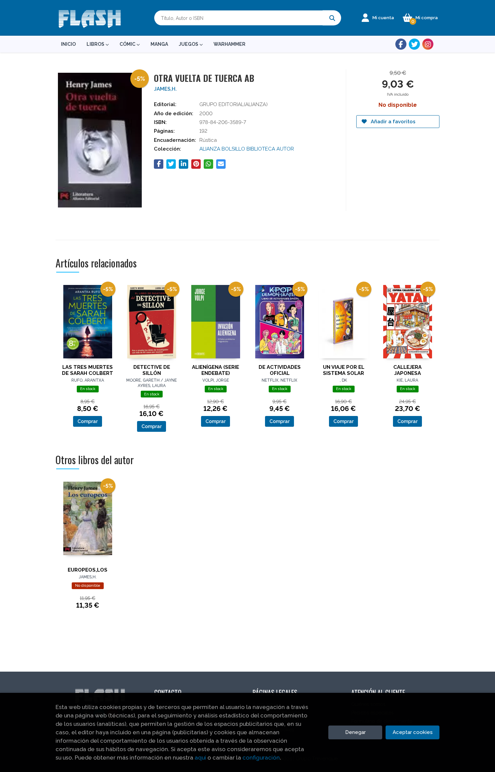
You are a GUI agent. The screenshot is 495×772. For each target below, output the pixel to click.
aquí (200, 757)
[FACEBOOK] (400, 44)
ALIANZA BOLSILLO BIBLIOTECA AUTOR (246, 149)
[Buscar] (332, 18)
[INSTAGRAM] (427, 44)
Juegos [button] (189, 44)
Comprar (87, 421)
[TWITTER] (414, 44)
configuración (261, 757)
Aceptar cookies (413, 732)
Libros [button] (96, 44)
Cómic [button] (128, 44)
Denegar (355, 732)
